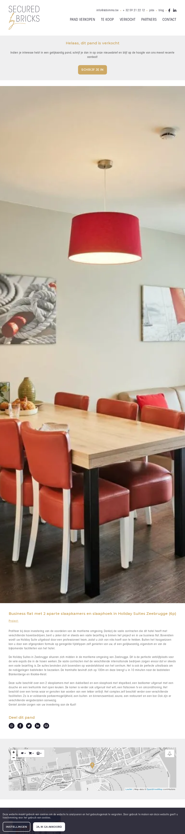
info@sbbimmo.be (107, 10)
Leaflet (129, 789)
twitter (29, 726)
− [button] (13, 757)
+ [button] (13, 752)
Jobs (151, 10)
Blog (161, 10)
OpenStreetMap (154, 789)
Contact (169, 20)
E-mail (46, 726)
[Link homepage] (24, 18)
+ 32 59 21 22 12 (134, 10)
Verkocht (127, 20)
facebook (170, 10)
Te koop (107, 20)
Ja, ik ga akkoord (49, 826)
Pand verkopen (82, 20)
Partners (149, 20)
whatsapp (11, 726)
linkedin (174, 10)
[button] (23, 753)
